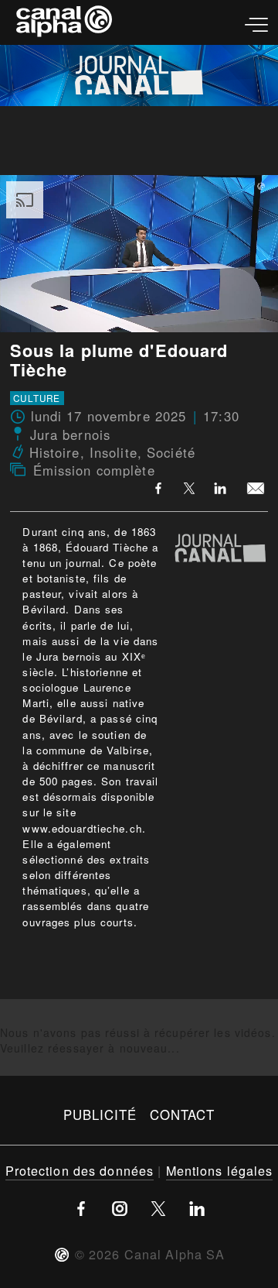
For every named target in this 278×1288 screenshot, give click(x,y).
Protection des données (79, 1170)
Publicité (100, 1114)
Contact (182, 1114)
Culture (36, 398)
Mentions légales (219, 1170)
